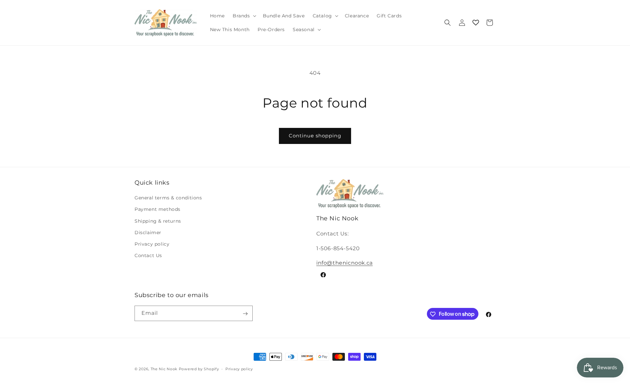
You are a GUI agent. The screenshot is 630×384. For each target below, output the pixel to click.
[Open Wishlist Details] (475, 22)
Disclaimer (148, 232)
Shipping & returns (158, 221)
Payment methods (157, 209)
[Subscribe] (245, 313)
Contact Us (148, 255)
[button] (244, 16)
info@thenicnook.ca (344, 263)
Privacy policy (152, 244)
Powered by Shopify (199, 369)
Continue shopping (315, 135)
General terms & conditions (168, 198)
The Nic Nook (164, 369)
